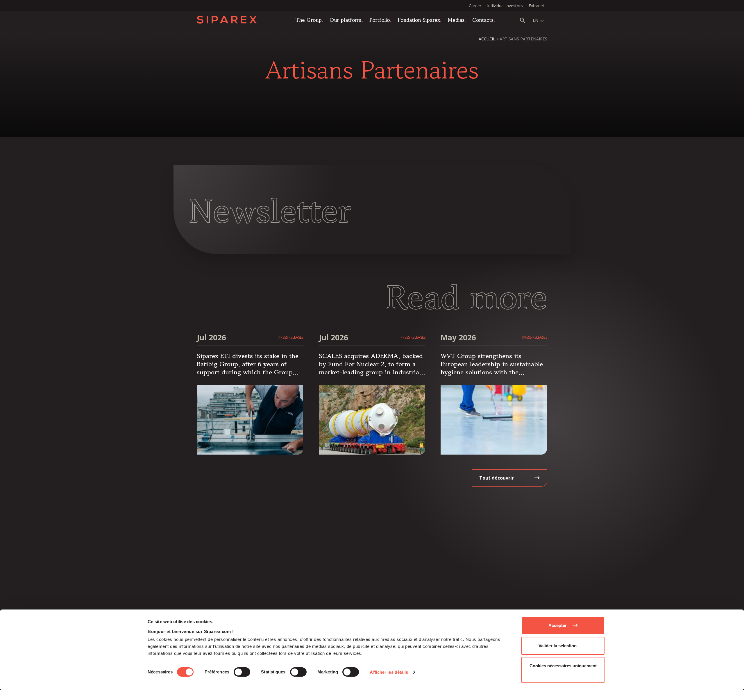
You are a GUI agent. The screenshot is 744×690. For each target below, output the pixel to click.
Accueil (487, 39)
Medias (456, 20)
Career (475, 5)
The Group (309, 20)
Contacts (482, 20)
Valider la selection (558, 645)
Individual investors (505, 5)
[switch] (242, 672)
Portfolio (379, 20)
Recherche (522, 20)
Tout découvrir (496, 478)
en (535, 20)
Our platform (346, 20)
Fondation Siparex (419, 20)
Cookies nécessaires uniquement (563, 665)
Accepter (557, 625)
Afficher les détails (389, 672)
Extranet (536, 5)
